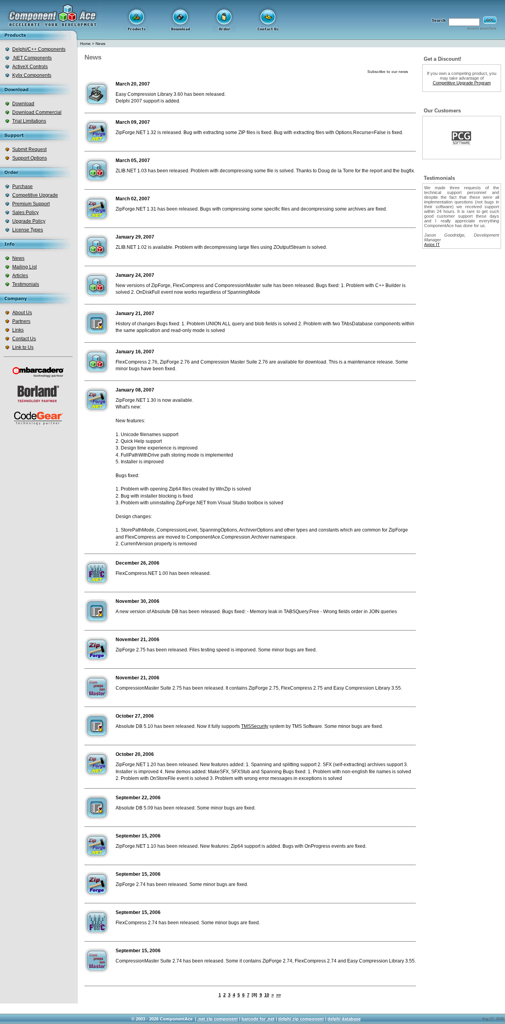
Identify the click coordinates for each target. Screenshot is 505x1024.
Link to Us (23, 347)
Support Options (29, 158)
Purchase (22, 186)
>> (278, 994)
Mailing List (24, 267)
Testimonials (25, 284)
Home (85, 43)
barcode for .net (258, 1019)
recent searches (481, 28)
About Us (22, 312)
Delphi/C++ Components (38, 49)
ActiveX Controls (30, 66)
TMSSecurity (254, 726)
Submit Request (29, 149)
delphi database (344, 1019)
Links (18, 330)
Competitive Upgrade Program (462, 82)
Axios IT (432, 244)
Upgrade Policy (28, 221)
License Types (27, 230)
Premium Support (31, 204)
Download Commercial (37, 112)
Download (23, 103)
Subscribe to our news (387, 71)
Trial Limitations (29, 121)
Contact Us (24, 338)
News (18, 258)
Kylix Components (31, 75)
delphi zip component (301, 1019)
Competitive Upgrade (35, 195)
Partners (21, 321)
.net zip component (217, 1019)
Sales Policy (25, 212)
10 (266, 994)
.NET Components (32, 58)
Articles (20, 275)
